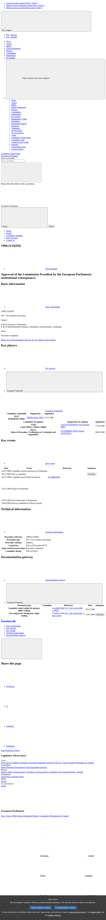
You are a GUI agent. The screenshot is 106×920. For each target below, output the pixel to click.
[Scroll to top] (21, 649)
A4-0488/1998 (54, 477)
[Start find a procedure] (21, 172)
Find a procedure (8, 158)
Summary (91, 474)
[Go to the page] (67, 497)
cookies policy (95, 912)
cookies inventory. (54, 915)
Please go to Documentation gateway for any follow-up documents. (28, 340)
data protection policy (78, 912)
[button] (40, 806)
